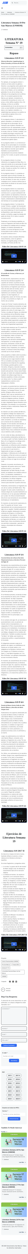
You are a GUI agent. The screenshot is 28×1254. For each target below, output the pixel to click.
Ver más (3, 1131)
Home (2, 12)
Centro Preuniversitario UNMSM (10, 961)
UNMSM (4, 976)
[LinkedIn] (16, 981)
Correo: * (5, 1111)
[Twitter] (13, 981)
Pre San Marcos (6, 964)
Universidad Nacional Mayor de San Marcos (11, 972)
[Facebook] (10, 981)
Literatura (9, 12)
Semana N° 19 (5, 968)
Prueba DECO (16, 964)
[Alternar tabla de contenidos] (20, 47)
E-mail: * (5, 1053)
